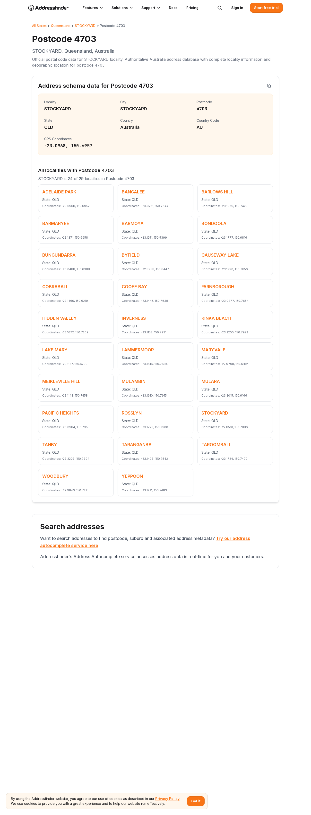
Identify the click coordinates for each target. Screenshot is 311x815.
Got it (195, 801)
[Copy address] (269, 86)
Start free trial (266, 8)
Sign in (237, 8)
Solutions (120, 8)
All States (39, 26)
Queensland (60, 26)
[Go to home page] (51, 8)
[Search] (220, 8)
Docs (173, 8)
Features (90, 8)
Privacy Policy (167, 799)
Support (148, 8)
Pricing (192, 8)
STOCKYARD (85, 26)
